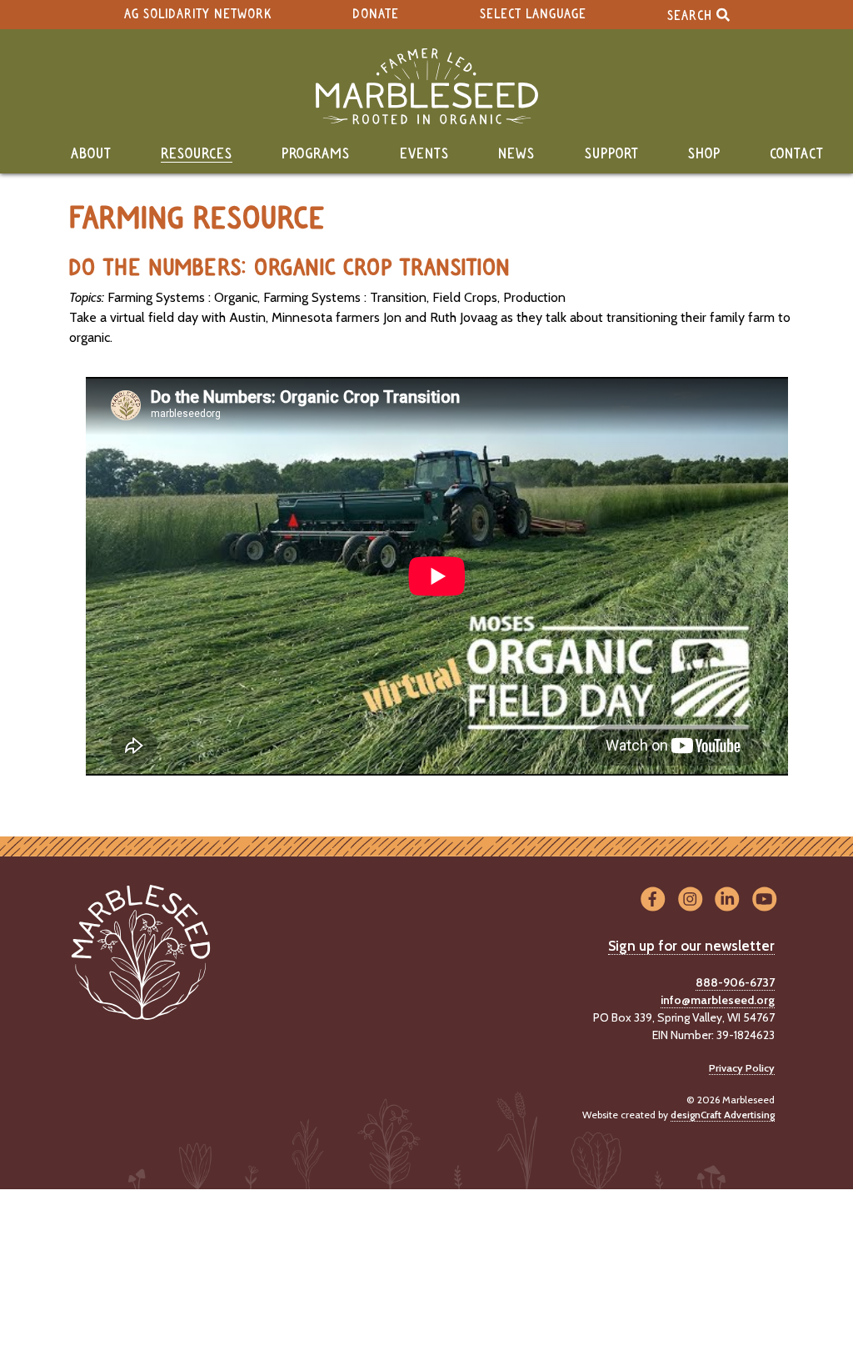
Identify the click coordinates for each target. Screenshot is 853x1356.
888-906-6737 (735, 982)
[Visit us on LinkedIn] (728, 900)
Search (691, 15)
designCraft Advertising (723, 1114)
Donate (375, 14)
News (516, 154)
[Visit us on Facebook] (653, 900)
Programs (316, 154)
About (91, 154)
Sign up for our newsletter (691, 945)
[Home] (426, 86)
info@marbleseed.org (718, 999)
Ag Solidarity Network (198, 14)
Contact (797, 154)
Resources (196, 154)
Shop (704, 154)
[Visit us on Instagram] (690, 900)
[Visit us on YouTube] (764, 900)
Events (424, 154)
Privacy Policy (742, 1068)
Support (612, 154)
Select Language (533, 14)
